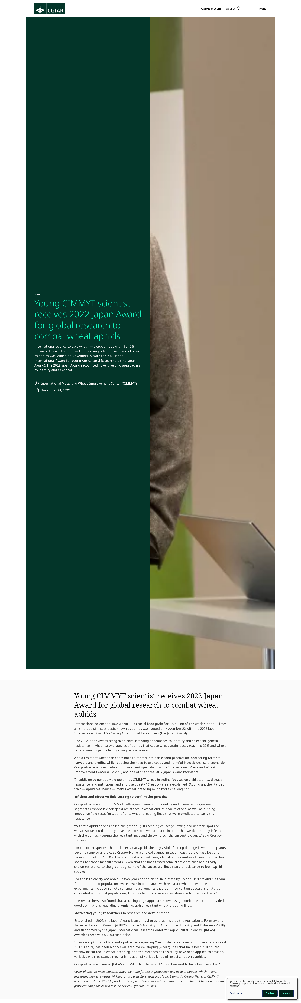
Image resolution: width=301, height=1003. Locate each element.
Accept (286, 993)
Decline (270, 993)
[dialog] (262, 988)
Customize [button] (236, 993)
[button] (211, 8)
